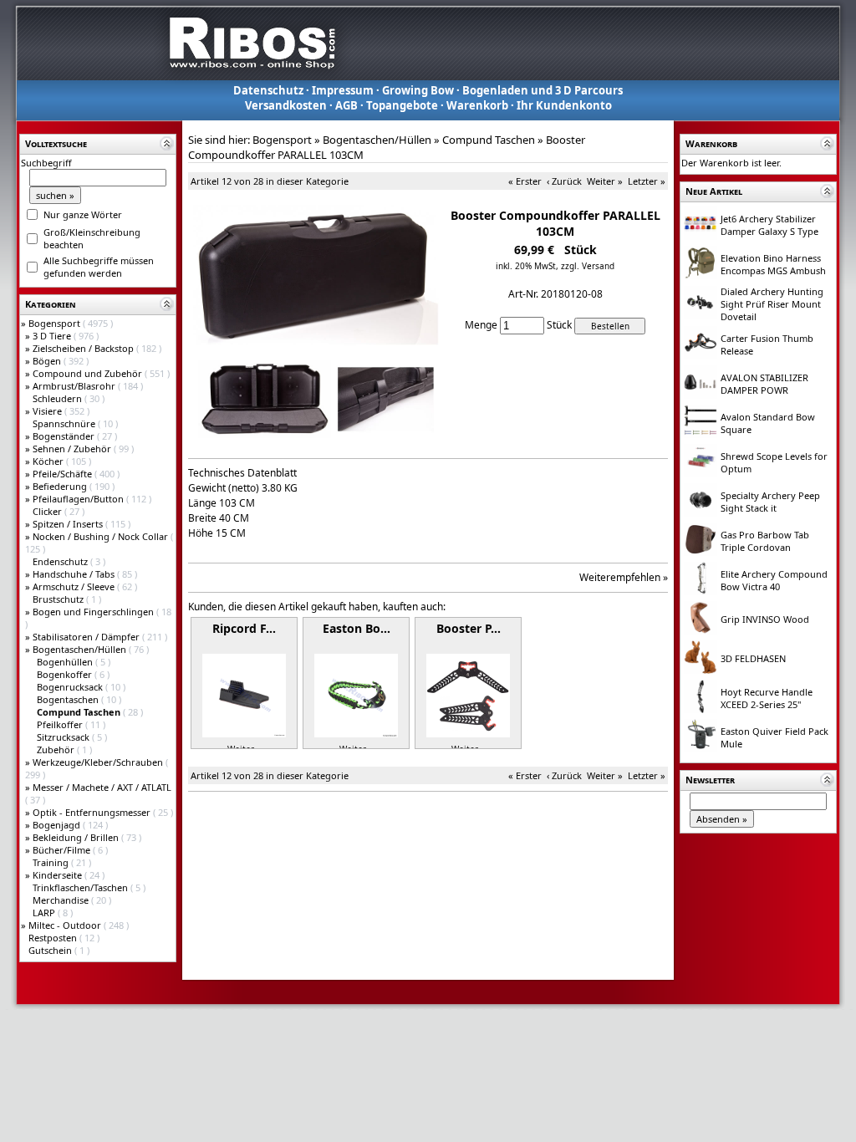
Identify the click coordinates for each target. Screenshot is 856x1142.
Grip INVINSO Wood (765, 619)
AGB (346, 105)
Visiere (48, 411)
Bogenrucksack (71, 687)
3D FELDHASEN (753, 658)
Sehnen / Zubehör (73, 448)
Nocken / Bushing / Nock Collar (102, 536)
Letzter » (646, 181)
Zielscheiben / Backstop (84, 348)
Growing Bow (418, 90)
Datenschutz (268, 90)
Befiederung (61, 486)
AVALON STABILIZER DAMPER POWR (764, 383)
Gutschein (51, 950)
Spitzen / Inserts (69, 523)
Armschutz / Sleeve (75, 586)
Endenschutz (61, 561)
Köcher (49, 461)
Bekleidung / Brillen (77, 837)
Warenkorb (477, 105)
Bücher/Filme (63, 850)
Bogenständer (65, 436)
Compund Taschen (488, 139)
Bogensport (55, 323)
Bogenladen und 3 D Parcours (542, 90)
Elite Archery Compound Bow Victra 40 (774, 580)
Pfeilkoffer (61, 724)
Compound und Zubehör (89, 373)
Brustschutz (59, 599)
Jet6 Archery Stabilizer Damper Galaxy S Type (769, 224)
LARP (45, 912)
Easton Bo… (356, 628)
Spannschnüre (65, 423)
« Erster (525, 181)
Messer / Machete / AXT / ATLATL (102, 787)
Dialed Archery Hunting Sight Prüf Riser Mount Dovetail (772, 304)
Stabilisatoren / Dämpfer (87, 636)
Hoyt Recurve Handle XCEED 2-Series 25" (767, 698)
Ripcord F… (244, 628)
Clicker (48, 511)
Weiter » (605, 181)
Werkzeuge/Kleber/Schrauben (99, 762)
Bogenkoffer (65, 674)
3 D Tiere (53, 335)
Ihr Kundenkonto (564, 105)
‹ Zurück (564, 181)
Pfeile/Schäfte (63, 473)
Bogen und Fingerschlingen (94, 611)
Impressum (343, 90)
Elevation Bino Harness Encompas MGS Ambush (773, 264)
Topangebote (402, 105)
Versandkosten (286, 105)
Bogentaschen (69, 699)
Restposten (53, 937)
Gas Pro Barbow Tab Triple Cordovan (765, 540)
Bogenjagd (58, 824)
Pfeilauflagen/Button (79, 498)
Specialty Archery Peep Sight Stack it (770, 501)
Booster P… (468, 628)
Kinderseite (58, 875)
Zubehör (57, 749)
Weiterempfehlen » (623, 577)
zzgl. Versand (587, 266)
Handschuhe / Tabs (75, 574)
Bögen (48, 360)
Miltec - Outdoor (66, 925)
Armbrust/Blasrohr (75, 386)
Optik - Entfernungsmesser (93, 812)
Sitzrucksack (64, 737)
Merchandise (62, 900)
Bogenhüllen (66, 661)
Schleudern (58, 398)
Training (52, 862)
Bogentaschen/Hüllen (81, 649)
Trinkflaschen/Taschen (81, 887)
